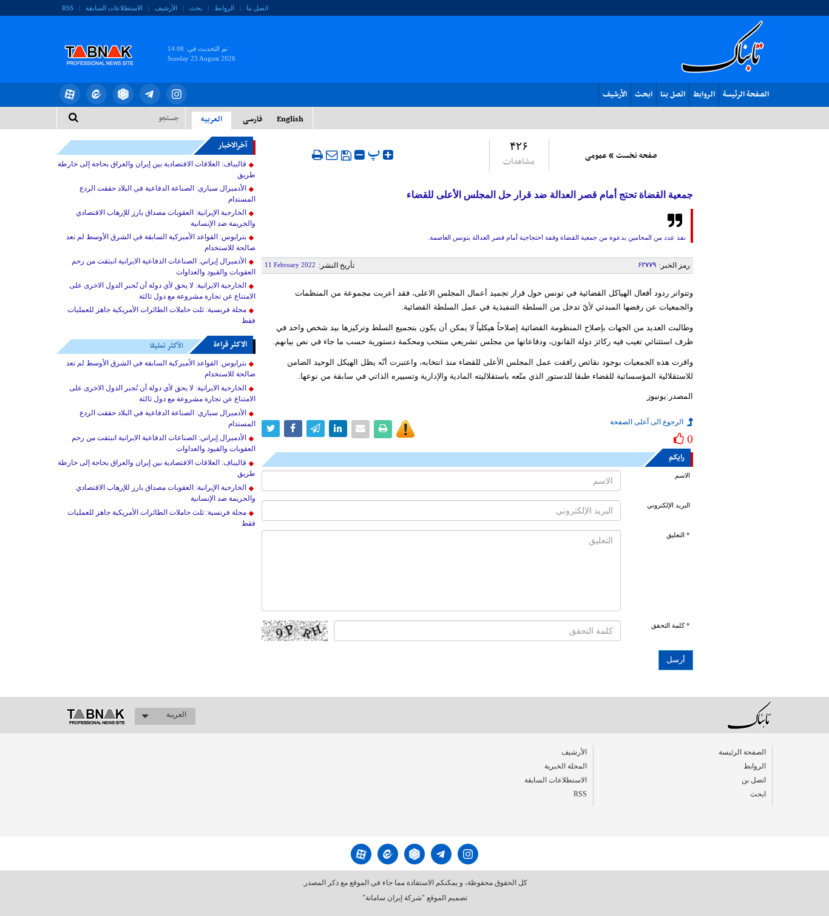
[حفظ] (346, 155)
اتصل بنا (257, 8)
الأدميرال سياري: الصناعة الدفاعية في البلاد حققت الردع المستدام (167, 193)
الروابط (224, 8)
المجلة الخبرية (565, 766)
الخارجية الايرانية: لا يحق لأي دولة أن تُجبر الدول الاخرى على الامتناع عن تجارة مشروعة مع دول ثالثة (162, 290)
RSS (67, 8)
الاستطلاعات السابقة (114, 8)
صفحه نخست (636, 156)
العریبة (176, 714)
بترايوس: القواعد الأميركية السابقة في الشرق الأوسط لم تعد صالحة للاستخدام (160, 242)
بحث (195, 8)
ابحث (643, 94)
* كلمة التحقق (670, 625)
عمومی (596, 156)
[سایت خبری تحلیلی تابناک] (106, 41)
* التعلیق (678, 535)
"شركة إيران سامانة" (393, 898)
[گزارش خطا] (405, 429)
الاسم (682, 475)
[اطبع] (317, 155)
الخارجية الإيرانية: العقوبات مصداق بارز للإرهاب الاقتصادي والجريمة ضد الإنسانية (165, 218)
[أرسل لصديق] (332, 155)
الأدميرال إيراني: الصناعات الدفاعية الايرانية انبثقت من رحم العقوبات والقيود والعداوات (163, 266)
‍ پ (375, 153)
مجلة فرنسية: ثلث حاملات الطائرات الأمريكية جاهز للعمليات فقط (161, 315)
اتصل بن (754, 780)
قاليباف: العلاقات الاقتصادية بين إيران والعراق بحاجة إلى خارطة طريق (156, 169)
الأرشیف (166, 8)
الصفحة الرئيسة (746, 94)
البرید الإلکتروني (668, 505)
